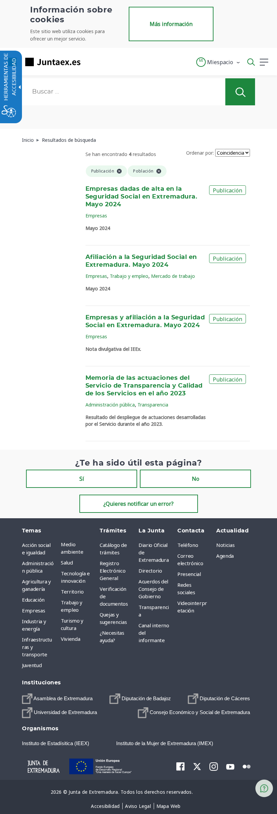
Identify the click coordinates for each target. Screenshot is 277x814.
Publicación (227, 190)
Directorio (150, 570)
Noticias (225, 545)
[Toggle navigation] (89, 62)
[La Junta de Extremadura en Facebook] (180, 766)
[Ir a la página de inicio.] (42, 62)
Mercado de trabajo (173, 276)
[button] (218, 62)
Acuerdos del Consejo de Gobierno (153, 589)
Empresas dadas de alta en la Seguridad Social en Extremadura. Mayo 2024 (141, 197)
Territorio (72, 591)
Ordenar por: (200, 153)
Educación (33, 599)
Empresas (96, 215)
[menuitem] (78, 548)
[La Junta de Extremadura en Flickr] (246, 766)
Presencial (189, 574)
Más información (171, 24)
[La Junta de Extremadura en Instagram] (213, 766)
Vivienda (70, 638)
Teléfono (187, 545)
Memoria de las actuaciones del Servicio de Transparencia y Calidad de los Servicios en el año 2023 (144, 386)
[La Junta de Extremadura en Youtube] (230, 766)
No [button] (195, 478)
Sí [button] (81, 478)
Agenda (225, 555)
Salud (67, 562)
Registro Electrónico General (112, 570)
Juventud (32, 665)
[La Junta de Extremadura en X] (197, 766)
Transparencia (152, 404)
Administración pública (110, 404)
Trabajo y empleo (129, 276)
